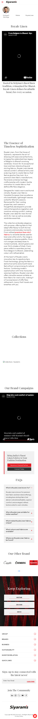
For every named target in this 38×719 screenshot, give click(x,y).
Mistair (19, 597)
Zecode (19, 605)
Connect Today (19, 469)
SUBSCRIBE (31, 681)
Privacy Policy (19, 716)
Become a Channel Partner (19, 465)
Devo (19, 612)
